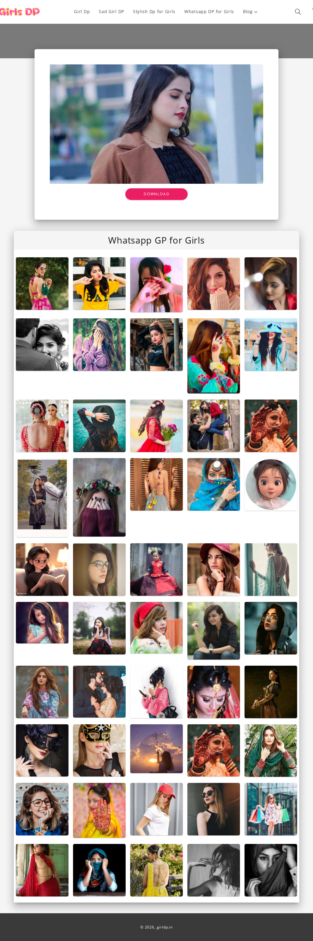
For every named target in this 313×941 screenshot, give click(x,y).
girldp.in (165, 927)
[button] (251, 12)
